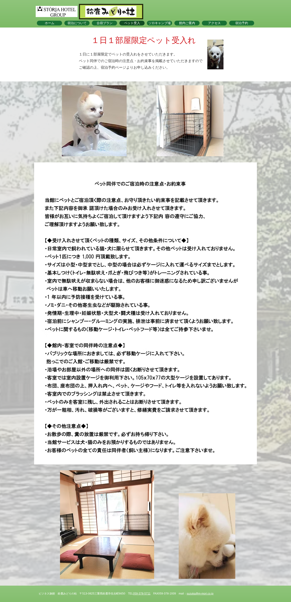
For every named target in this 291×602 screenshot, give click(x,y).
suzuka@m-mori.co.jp (200, 593)
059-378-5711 (142, 593)
